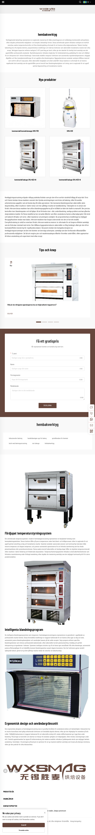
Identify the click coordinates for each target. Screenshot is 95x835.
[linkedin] (16, 771)
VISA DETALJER (25, 108)
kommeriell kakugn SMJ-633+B (70, 180)
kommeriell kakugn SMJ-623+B (25, 180)
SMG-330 (70, 131)
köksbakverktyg (49, 443)
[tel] (91, 413)
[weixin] (91, 431)
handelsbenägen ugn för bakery (37, 438)
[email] (91, 425)
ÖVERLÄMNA (48, 405)
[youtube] (5, 771)
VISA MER (10, 314)
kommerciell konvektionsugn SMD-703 (25, 131)
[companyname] (47, 9)
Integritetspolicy (75, 821)
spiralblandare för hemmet (60, 438)
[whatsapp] (91, 419)
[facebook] (11, 771)
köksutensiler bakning (15, 438)
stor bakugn (35, 443)
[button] (38, 322)
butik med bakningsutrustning (18, 443)
